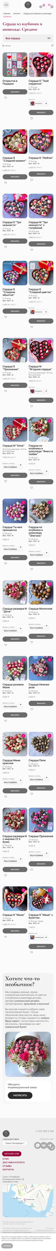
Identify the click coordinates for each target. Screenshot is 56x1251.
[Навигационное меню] (49, 38)
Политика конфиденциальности (44, 1229)
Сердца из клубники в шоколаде (37, 13)
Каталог (16, 13)
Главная (6, 13)
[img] (6, 4)
